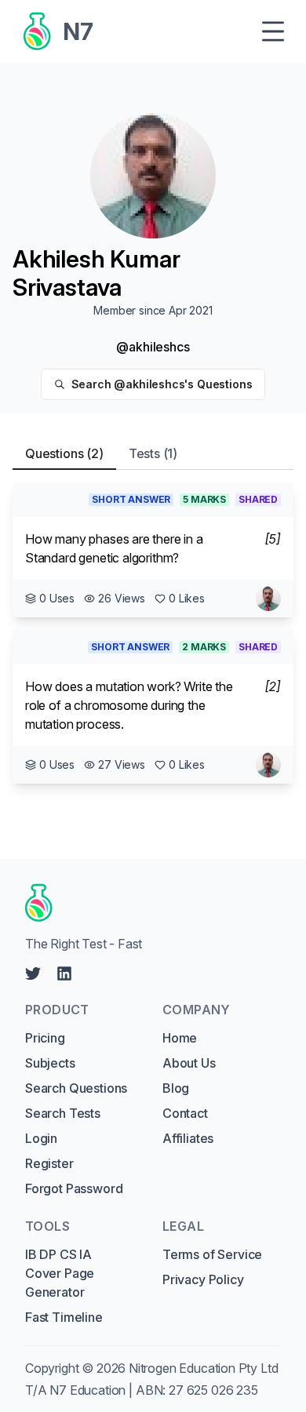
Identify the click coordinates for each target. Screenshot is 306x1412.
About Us (189, 1063)
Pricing (45, 1038)
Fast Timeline (64, 1317)
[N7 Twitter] (33, 973)
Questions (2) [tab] (64, 453)
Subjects (50, 1063)
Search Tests (62, 1113)
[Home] (147, 903)
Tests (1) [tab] (153, 453)
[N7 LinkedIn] (64, 973)
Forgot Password (73, 1188)
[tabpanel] (153, 633)
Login (41, 1138)
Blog (175, 1088)
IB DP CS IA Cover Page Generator (59, 1273)
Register (49, 1163)
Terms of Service (212, 1254)
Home (179, 1038)
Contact (185, 1113)
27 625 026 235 (213, 1390)
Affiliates (187, 1138)
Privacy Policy (203, 1279)
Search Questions (76, 1088)
